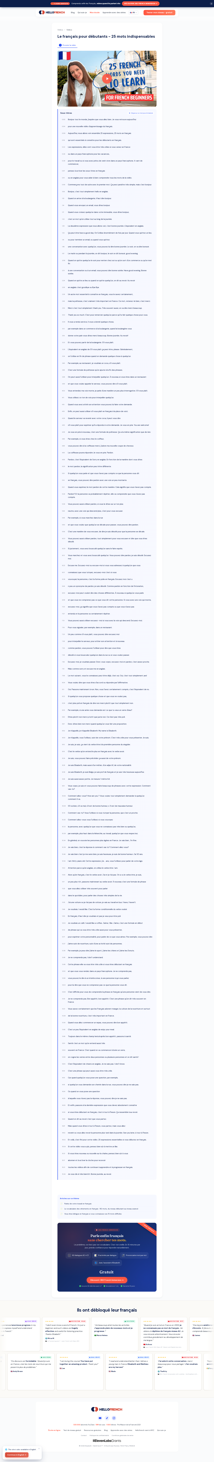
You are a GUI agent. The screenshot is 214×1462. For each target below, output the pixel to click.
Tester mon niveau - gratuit (159, 12)
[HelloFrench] (52, 12)
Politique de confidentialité (99, 1435)
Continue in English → (16, 1455)
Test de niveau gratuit (72, 1430)
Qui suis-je (82, 12)
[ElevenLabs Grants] (107, 1440)
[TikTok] (107, 1418)
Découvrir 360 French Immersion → (140, 3)
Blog (73, 12)
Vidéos (60, 30)
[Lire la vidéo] (107, 79)
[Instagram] (113, 1418)
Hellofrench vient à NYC (144, 1430)
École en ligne (54, 1430)
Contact (84, 1435)
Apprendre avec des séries (114, 12)
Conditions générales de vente (122, 1435)
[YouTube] (100, 1418)
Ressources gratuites (92, 1430)
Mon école (95, 12)
